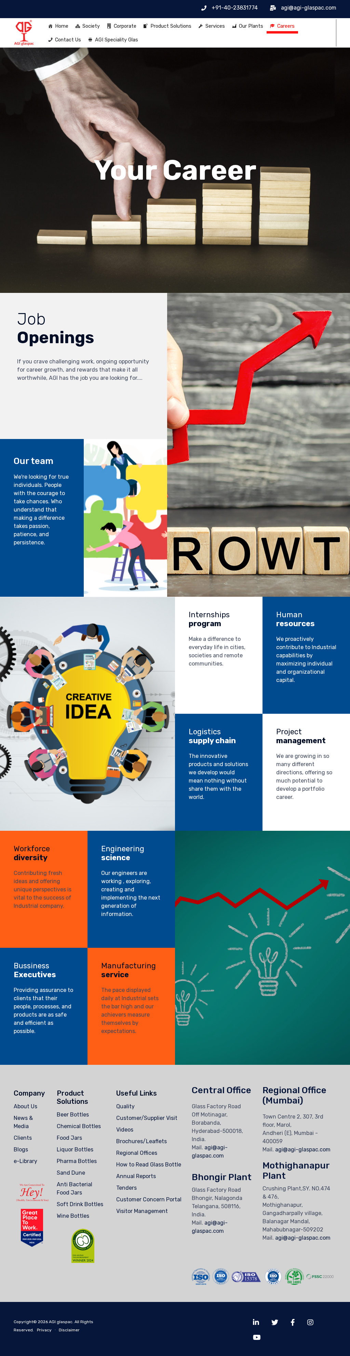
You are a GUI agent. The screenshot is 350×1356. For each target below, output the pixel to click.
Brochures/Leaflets (141, 1141)
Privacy (44, 1330)
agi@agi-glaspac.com (303, 1149)
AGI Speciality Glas (116, 40)
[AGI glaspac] (24, 32)
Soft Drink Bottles (80, 1204)
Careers (286, 26)
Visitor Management (142, 1211)
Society (91, 26)
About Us (25, 1106)
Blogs (21, 1149)
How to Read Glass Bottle (148, 1164)
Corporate (125, 26)
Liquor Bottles (75, 1149)
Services (215, 26)
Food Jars (69, 1138)
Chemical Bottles (79, 1126)
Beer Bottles (73, 1114)
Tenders (126, 1188)
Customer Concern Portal (148, 1199)
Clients (23, 1138)
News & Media (23, 1122)
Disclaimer (69, 1330)
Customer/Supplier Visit (146, 1118)
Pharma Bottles (77, 1161)
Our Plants (251, 26)
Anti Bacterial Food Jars (74, 1188)
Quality (125, 1106)
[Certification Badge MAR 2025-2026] (32, 1245)
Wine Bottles (73, 1216)
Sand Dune (71, 1173)
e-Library (25, 1161)
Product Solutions (170, 26)
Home (61, 26)
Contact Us (68, 40)
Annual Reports (136, 1176)
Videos (124, 1129)
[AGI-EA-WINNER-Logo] (82, 1261)
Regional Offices (136, 1153)
